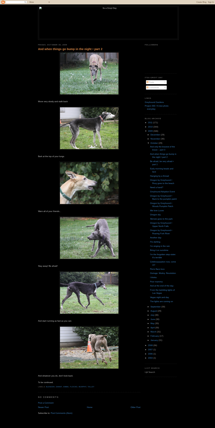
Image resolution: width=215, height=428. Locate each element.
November (155, 139)
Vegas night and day (159, 297)
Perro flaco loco (157, 269)
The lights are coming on (161, 301)
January (154, 340)
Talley (91, 387)
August (154, 311)
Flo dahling (155, 242)
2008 (150, 345)
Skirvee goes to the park (161, 219)
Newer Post (43, 407)
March (153, 332)
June (153, 319)
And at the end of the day (161, 286)
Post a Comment (46, 403)
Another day (155, 237)
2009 (150, 131)
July (152, 315)
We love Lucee (157, 210)
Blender (50, 387)
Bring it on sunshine (159, 250)
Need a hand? (156, 187)
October (154, 143)
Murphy (82, 387)
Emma (66, 387)
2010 (150, 127)
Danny (59, 387)
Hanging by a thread (159, 176)
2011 (150, 122)
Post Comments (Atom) (61, 413)
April (152, 327)
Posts (151, 82)
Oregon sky (155, 214)
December (155, 134)
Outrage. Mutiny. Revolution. (163, 273)
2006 (150, 354)
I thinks (153, 277)
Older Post (135, 407)
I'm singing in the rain (160, 246)
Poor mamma (156, 281)
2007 (150, 349)
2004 (150, 358)
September (155, 306)
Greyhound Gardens (154, 102)
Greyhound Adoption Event (162, 191)
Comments (153, 87)
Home (89, 407)
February (155, 336)
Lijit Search (150, 372)
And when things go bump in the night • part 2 (70, 49)
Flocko (74, 387)
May (152, 323)
